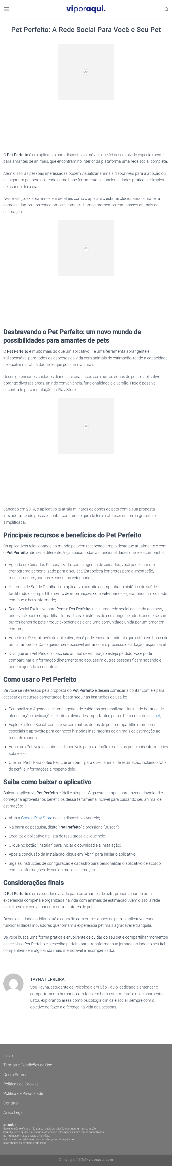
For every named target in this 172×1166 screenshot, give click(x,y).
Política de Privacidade (23, 1093)
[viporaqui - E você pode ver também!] (86, 9)
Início (8, 1055)
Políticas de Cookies (21, 1084)
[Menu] (6, 9)
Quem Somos (15, 1074)
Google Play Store (36, 818)
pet (157, 715)
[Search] (167, 9)
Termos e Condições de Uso (27, 1065)
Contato (10, 1103)
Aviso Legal (13, 1112)
